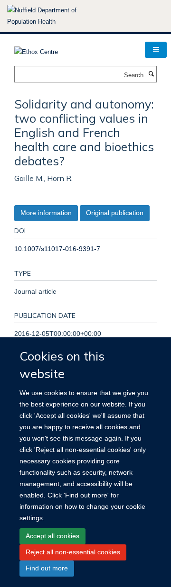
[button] (156, 50)
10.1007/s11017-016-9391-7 (57, 249)
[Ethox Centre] (36, 49)
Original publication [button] (114, 213)
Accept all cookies (52, 536)
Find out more (47, 568)
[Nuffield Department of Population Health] (54, 16)
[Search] (151, 74)
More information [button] (46, 213)
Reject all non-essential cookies (73, 552)
